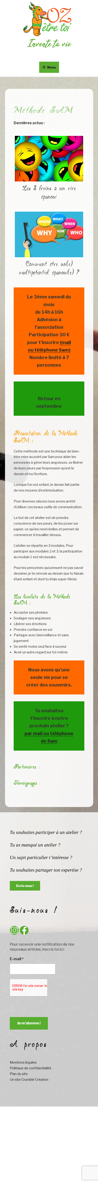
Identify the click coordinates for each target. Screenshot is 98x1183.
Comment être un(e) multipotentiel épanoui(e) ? (49, 268)
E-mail (16, 959)
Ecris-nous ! (25, 886)
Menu (51, 67)
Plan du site (19, 1074)
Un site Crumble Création (29, 1080)
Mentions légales (23, 1062)
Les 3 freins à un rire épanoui (49, 192)
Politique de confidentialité (30, 1068)
